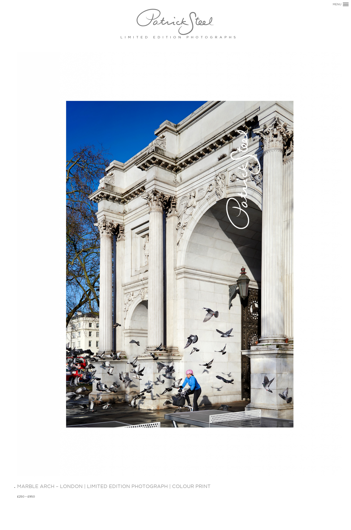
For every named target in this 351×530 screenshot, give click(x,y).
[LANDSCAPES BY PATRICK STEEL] (175, 22)
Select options (49, 497)
